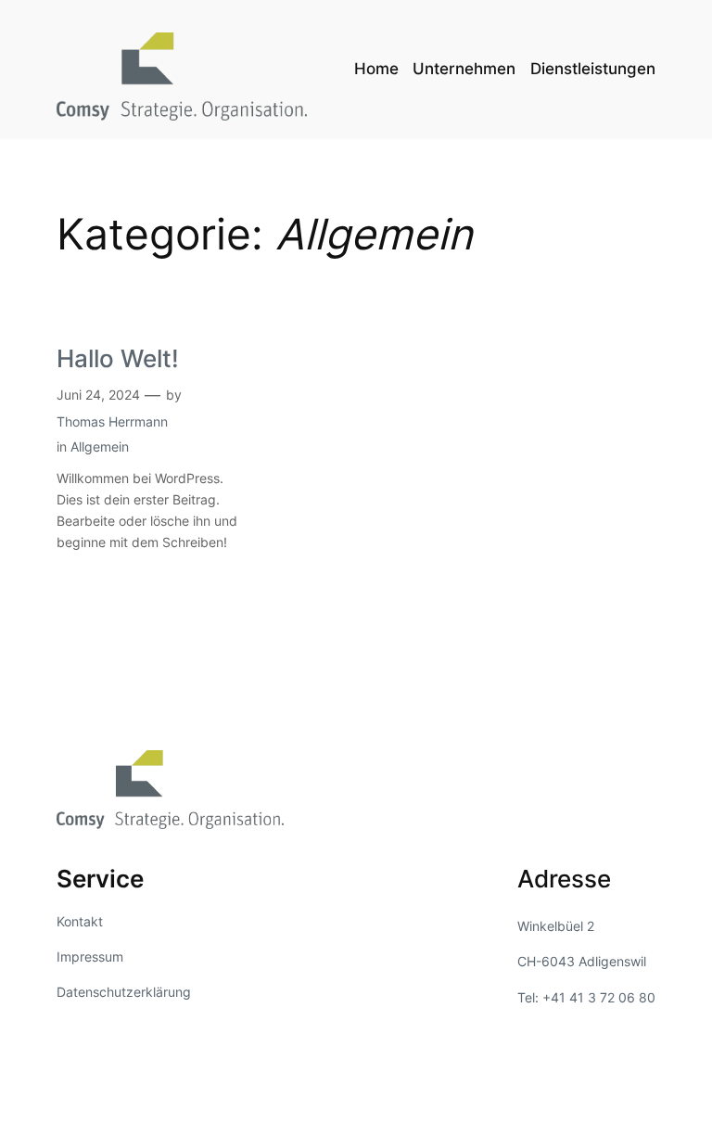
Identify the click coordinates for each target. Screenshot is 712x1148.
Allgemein (99, 446)
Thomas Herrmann (112, 421)
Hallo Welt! (118, 359)
